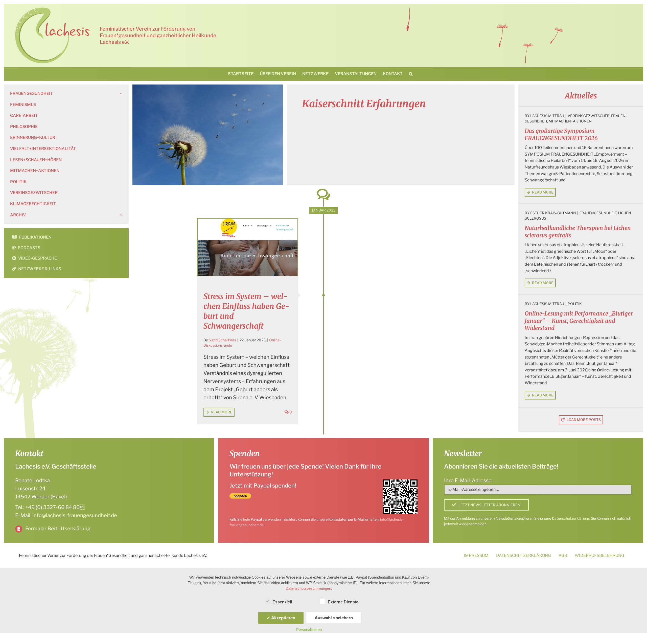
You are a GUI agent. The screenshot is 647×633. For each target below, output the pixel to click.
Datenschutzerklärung (570, 518)
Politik (575, 304)
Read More (221, 412)
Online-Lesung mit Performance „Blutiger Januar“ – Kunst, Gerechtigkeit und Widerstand (579, 320)
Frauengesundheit (598, 213)
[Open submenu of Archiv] (120, 215)
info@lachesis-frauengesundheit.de (74, 515)
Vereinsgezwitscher (589, 116)
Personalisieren (309, 629)
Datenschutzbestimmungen (308, 588)
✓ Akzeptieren (281, 618)
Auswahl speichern (334, 618)
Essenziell (282, 602)
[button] (411, 73)
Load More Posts (584, 419)
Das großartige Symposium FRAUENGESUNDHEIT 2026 (561, 134)
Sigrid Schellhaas (222, 340)
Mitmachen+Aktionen (570, 121)
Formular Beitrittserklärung (57, 528)
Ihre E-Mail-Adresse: (468, 480)
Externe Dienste (343, 602)
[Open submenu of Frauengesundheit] (120, 93)
